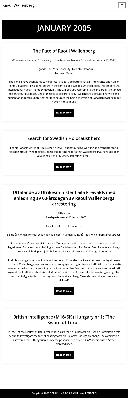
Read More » (63, 114)
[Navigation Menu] (122, 5)
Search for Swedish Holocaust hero (64, 138)
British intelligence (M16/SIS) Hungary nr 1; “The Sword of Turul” (64, 319)
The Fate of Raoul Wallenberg (64, 51)
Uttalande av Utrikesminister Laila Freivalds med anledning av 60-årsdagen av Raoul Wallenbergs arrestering (64, 198)
